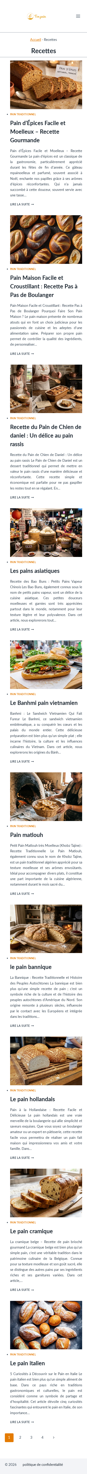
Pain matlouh (26, 835)
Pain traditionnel (23, 114)
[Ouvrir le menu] (78, 16)
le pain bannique (31, 967)
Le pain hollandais (32, 1099)
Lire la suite (22, 204)
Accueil (35, 39)
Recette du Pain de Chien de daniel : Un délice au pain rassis (45, 435)
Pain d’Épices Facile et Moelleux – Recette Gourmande (37, 131)
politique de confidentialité (43, 1464)
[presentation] (46, 84)
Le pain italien (27, 1363)
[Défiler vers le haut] (77, 1468)
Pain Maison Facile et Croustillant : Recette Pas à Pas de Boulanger (43, 286)
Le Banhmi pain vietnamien (44, 703)
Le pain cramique (31, 1231)
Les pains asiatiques (34, 571)
